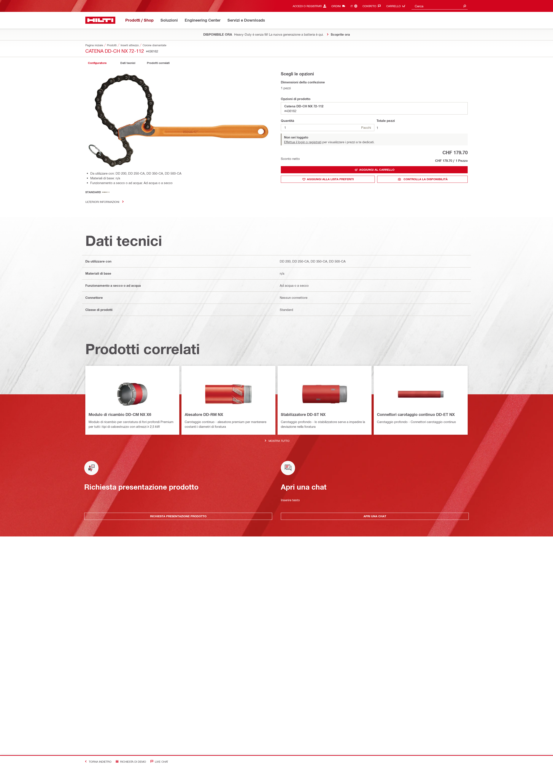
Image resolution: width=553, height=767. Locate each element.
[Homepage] (100, 20)
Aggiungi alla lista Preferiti (330, 179)
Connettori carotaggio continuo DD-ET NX (416, 414)
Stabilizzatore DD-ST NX (303, 414)
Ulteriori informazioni (102, 201)
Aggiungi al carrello (376, 169)
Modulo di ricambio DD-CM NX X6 (120, 414)
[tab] (97, 63)
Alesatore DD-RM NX (204, 414)
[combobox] (440, 6)
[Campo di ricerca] (465, 6)
